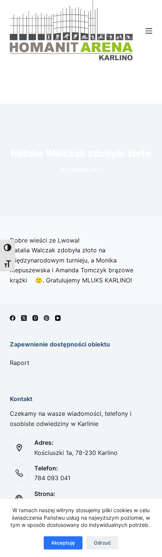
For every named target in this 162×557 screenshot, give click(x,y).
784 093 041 (52, 478)
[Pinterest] (46, 318)
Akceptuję (63, 543)
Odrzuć (102, 543)
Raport (19, 362)
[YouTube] (58, 318)
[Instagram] (35, 318)
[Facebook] (12, 318)
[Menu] (148, 30)
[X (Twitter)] (24, 318)
